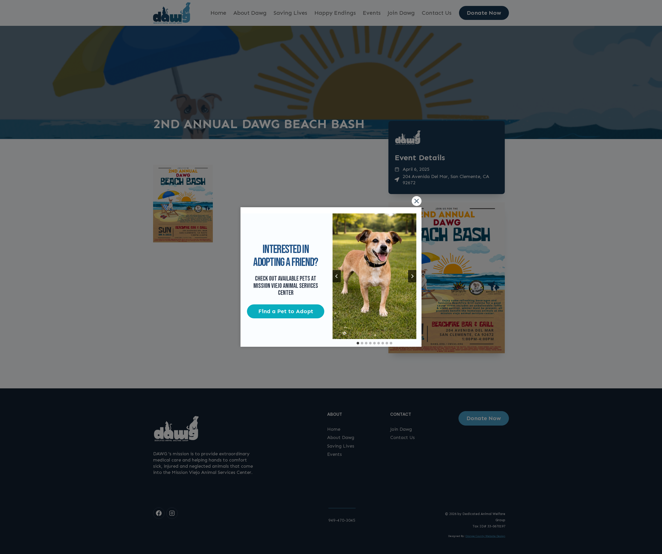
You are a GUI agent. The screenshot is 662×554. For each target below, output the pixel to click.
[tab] (358, 343)
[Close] (417, 201)
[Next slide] (412, 276)
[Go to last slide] (337, 276)
